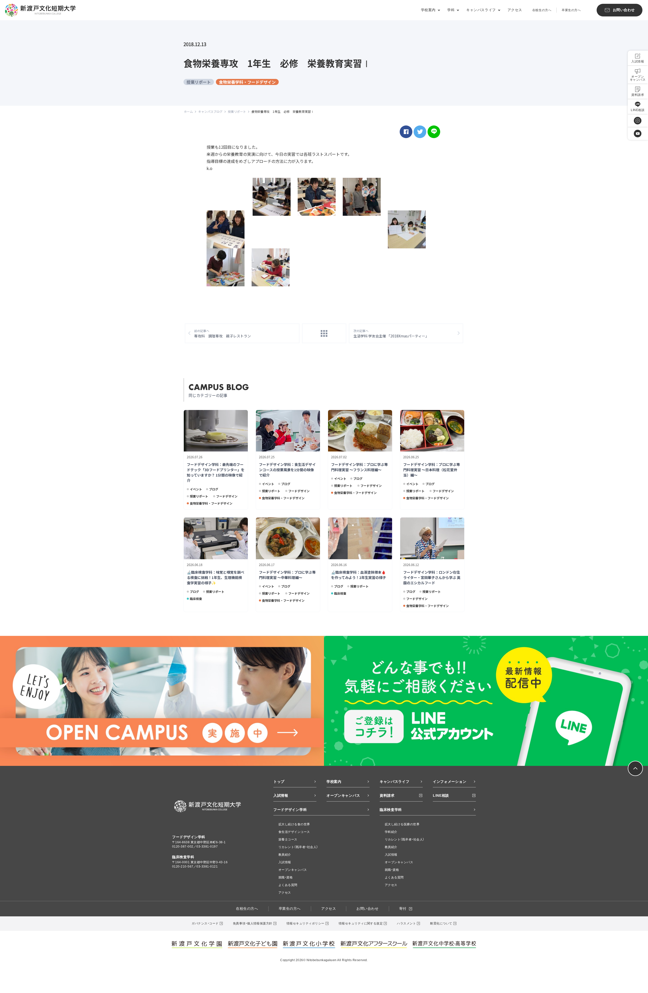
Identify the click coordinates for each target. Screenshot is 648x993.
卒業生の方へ (571, 10)
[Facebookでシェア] (406, 131)
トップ (279, 782)
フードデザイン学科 (290, 810)
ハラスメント (406, 923)
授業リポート (199, 82)
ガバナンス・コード (205, 923)
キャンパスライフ (395, 782)
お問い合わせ (367, 908)
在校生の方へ (541, 10)
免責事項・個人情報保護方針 (252, 923)
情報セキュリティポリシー (306, 923)
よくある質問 (287, 885)
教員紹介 (284, 854)
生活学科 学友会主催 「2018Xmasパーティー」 (392, 333)
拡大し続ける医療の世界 (402, 824)
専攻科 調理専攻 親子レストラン (222, 333)
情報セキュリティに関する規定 (361, 923)
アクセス (515, 10)
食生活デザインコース (294, 832)
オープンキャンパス (343, 795)
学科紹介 (391, 832)
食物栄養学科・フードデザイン (247, 82)
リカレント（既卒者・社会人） (298, 847)
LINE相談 (441, 795)
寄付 (403, 908)
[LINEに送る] (434, 131)
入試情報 (280, 795)
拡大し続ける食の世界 (294, 824)
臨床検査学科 (391, 810)
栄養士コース (287, 839)
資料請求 (387, 795)
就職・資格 (285, 877)
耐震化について (441, 923)
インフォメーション (449, 782)
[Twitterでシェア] (420, 131)
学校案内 (334, 782)
